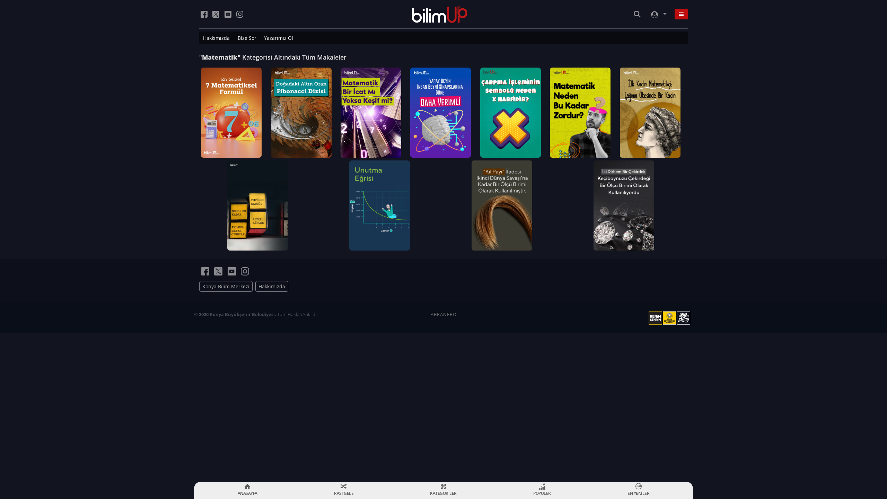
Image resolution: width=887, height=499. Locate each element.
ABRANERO (444, 314)
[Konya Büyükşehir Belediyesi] (671, 318)
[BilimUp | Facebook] (204, 14)
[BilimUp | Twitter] (216, 14)
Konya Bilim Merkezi (225, 286)
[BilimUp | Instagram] (240, 14)
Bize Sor (247, 38)
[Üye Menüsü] (658, 14)
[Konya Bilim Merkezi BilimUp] (440, 14)
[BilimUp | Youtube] (228, 14)
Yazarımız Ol (278, 38)
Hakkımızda (216, 38)
